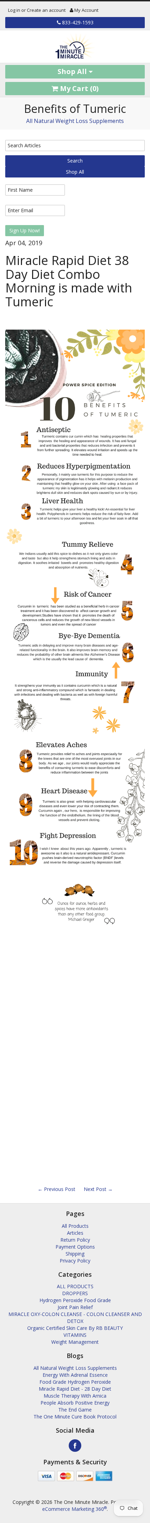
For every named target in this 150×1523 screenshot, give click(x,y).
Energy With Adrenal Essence (75, 1375)
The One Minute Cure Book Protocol (75, 1416)
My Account (85, 10)
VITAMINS (75, 1335)
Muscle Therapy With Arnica (75, 1395)
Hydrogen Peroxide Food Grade (75, 1300)
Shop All (73, 71)
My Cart (78, 88)
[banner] (75, 46)
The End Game (75, 1409)
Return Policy (75, 1239)
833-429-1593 (77, 22)
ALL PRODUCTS (75, 1286)
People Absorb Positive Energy (75, 1402)
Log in (14, 10)
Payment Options (75, 1246)
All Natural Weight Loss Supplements (75, 121)
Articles (75, 1233)
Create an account (46, 10)
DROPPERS (75, 1293)
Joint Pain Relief (75, 1307)
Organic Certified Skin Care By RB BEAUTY (75, 1328)
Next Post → (98, 1189)
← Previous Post (56, 1189)
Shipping (75, 1253)
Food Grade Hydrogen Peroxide (75, 1382)
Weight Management (75, 1342)
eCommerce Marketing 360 (74, 1509)
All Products (75, 1226)
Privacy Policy (75, 1260)
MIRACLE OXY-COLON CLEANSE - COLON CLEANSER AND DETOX (75, 1317)
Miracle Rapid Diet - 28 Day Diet (75, 1388)
